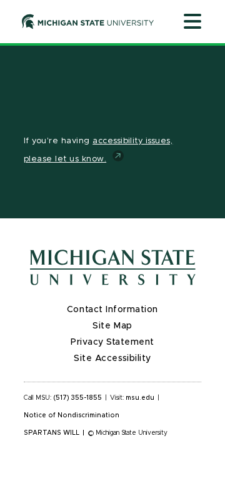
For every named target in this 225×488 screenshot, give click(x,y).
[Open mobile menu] (192, 22)
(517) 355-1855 (77, 398)
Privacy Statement (112, 342)
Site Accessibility (112, 358)
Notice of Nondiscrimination (71, 415)
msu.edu (140, 398)
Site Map (112, 326)
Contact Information (112, 309)
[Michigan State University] (88, 21)
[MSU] (112, 267)
